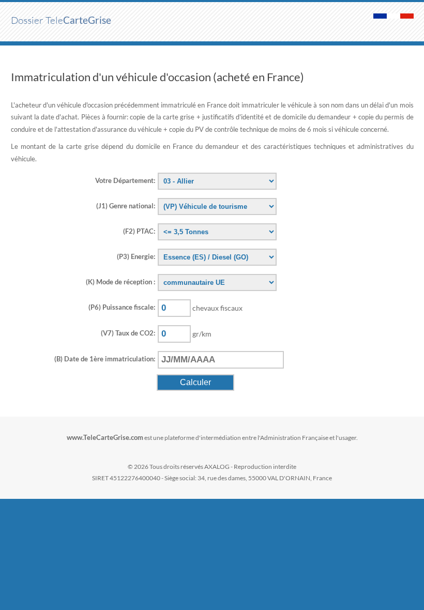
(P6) (121, 307)
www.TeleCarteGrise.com (105, 437)
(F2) (139, 231)
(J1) (125, 206)
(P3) (136, 256)
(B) (104, 359)
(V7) (128, 333)
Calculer (195, 382)
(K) (120, 282)
